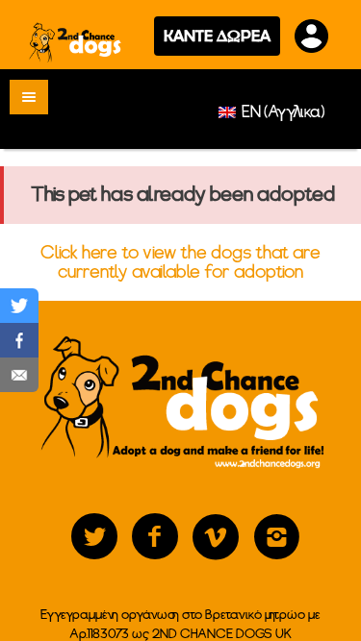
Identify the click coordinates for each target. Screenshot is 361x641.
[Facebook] (155, 537)
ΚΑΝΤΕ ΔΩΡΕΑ (217, 35)
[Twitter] (94, 537)
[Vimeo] (216, 537)
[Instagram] (276, 537)
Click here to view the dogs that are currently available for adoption (180, 262)
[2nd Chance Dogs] (76, 41)
